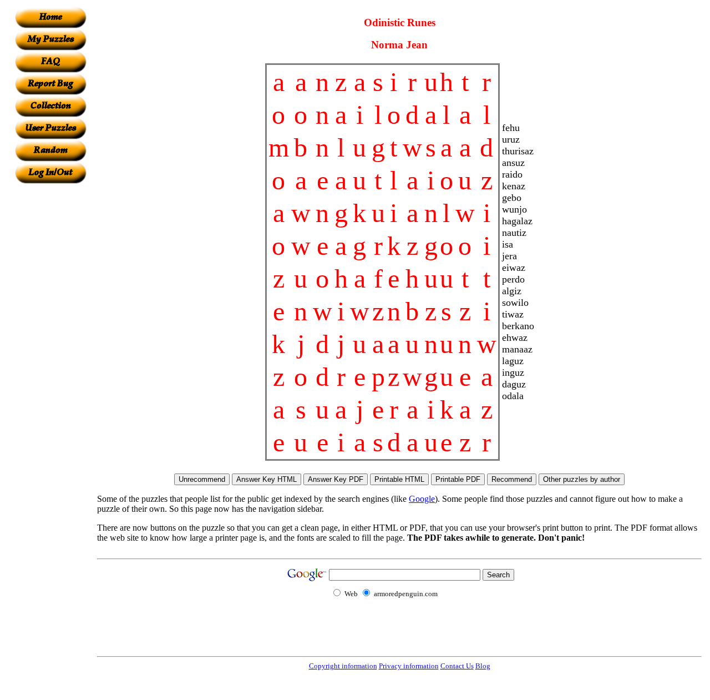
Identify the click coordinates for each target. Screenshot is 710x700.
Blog (482, 666)
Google (422, 498)
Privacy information (409, 666)
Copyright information (343, 666)
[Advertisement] (50, 350)
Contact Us (457, 666)
